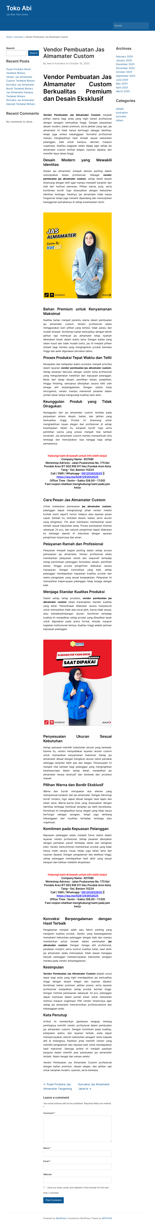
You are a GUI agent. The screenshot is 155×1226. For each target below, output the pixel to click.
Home (9, 37)
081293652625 (91, 473)
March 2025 (123, 91)
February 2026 (124, 56)
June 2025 (122, 79)
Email (47, 1161)
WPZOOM (107, 1218)
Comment (49, 1113)
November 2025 (125, 68)
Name (47, 1148)
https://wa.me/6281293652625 (77, 476)
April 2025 (122, 87)
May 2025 (122, 83)
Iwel (49, 63)
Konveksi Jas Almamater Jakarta (94, 1086)
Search (145, 26)
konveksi (18, 37)
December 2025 (125, 64)
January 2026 (124, 60)
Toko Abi (18, 8)
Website (47, 1174)
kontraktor (122, 112)
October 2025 (124, 71)
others (119, 120)
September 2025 (125, 75)
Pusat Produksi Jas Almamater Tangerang (57, 1086)
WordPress (61, 1218)
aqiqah (120, 108)
